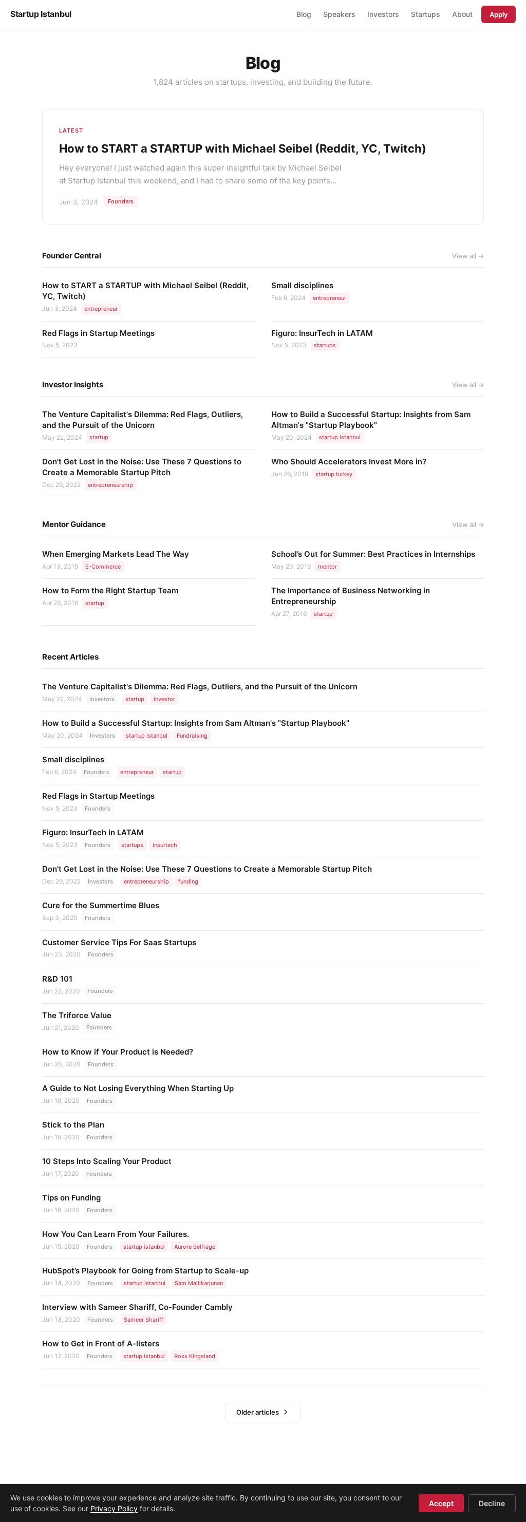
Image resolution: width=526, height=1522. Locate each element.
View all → (468, 256)
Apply (499, 14)
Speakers (339, 14)
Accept (441, 1503)
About (462, 14)
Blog (303, 14)
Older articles (257, 1412)
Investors (383, 14)
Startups (425, 14)
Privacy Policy (114, 1508)
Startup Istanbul (40, 14)
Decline (492, 1503)
